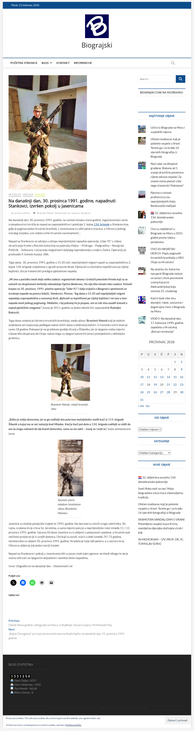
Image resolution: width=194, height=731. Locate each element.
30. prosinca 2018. (20, 213)
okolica (28, 194)
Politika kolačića (73, 725)
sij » (148, 405)
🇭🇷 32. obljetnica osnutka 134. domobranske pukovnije (166, 217)
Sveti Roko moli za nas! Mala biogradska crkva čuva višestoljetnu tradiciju (160, 493)
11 (148, 377)
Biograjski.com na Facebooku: (161, 92)
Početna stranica (23, 62)
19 (155, 384)
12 (155, 377)
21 (168, 384)
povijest (40, 194)
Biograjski (96, 45)
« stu (141, 405)
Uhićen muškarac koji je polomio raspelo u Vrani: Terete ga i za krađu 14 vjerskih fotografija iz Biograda (165, 147)
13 (161, 377)
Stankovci (86, 213)
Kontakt (62, 62)
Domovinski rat (62, 213)
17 (142, 384)
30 (181, 392)
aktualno (15, 194)
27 (161, 392)
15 (175, 377)
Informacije (83, 62)
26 (155, 392)
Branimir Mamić (45, 213)
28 (168, 392)
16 (181, 377)
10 (142, 377)
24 (142, 392)
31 (142, 399)
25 (148, 392)
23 (181, 384)
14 (168, 377)
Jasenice (75, 213)
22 (175, 384)
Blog (45, 62)
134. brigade (101, 224)
